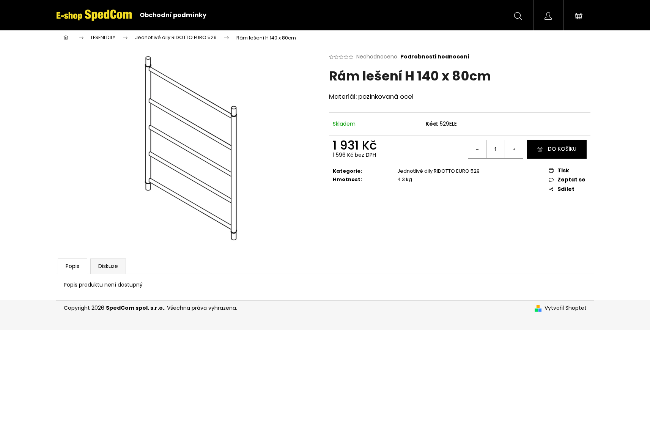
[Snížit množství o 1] (477, 149)
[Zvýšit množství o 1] (514, 149)
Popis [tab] (72, 266)
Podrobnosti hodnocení (434, 56)
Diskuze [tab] (108, 266)
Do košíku (562, 149)
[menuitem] (173, 15)
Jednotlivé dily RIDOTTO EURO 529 (438, 171)
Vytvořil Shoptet (566, 308)
